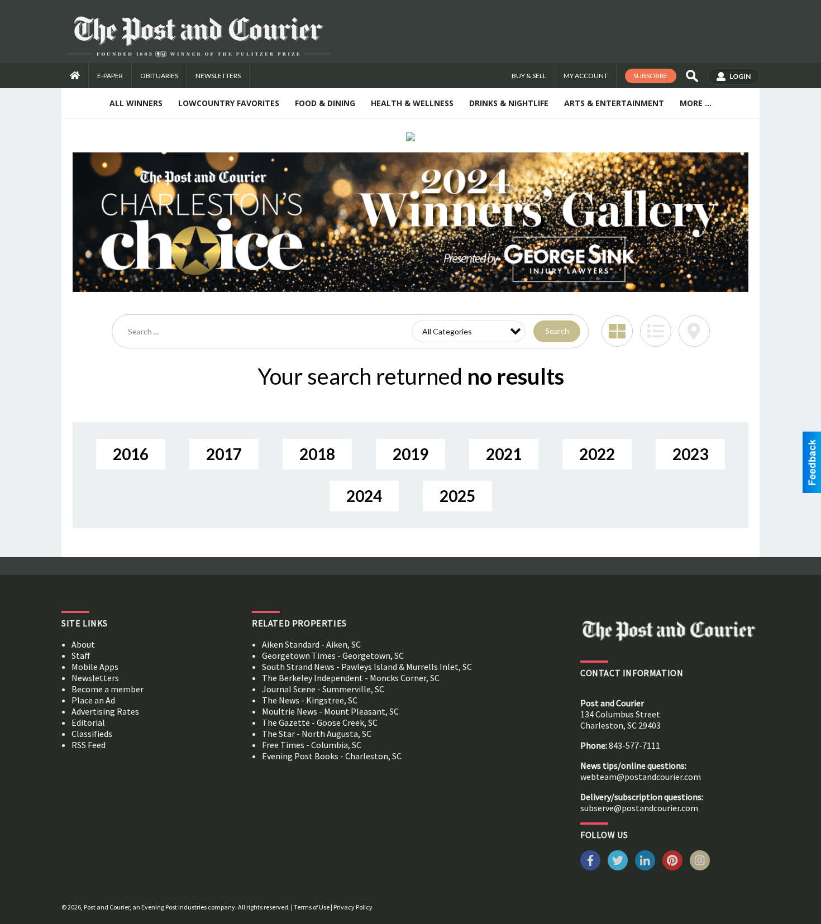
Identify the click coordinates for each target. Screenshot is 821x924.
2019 (410, 453)
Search (557, 331)
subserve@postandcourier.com (639, 807)
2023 (690, 453)
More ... (696, 103)
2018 (317, 453)
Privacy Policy (353, 907)
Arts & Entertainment (614, 103)
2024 (364, 495)
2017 (224, 453)
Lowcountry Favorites (228, 103)
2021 (504, 453)
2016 (131, 453)
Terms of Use (312, 907)
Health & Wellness (412, 103)
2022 (597, 453)
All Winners (136, 103)
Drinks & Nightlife (508, 103)
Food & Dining (325, 103)
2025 (457, 495)
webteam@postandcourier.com (640, 776)
